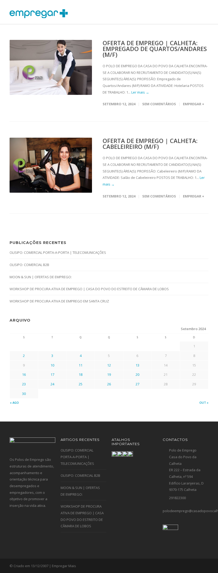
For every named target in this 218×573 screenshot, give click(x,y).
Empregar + (193, 104)
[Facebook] (192, 566)
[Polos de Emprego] (130, 454)
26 (109, 384)
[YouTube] (203, 566)
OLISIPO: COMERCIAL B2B (29, 264)
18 (80, 374)
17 (52, 374)
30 (24, 393)
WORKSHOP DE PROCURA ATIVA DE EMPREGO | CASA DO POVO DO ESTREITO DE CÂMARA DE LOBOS (89, 288)
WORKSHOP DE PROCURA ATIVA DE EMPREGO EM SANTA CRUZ (59, 301)
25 (80, 384)
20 (137, 374)
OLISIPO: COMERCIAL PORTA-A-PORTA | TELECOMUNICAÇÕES (58, 252)
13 (137, 365)
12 (109, 365)
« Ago (14, 403)
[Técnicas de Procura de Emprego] (119, 454)
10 (52, 365)
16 (24, 374)
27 (137, 384)
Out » (203, 403)
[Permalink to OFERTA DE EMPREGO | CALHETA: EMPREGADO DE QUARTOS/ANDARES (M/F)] (51, 67)
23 (24, 384)
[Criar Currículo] (125, 454)
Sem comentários (159, 104)
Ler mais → (140, 92)
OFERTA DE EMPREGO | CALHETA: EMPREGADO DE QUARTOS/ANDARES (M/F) (155, 48)
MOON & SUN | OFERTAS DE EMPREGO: (41, 277)
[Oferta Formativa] (114, 454)
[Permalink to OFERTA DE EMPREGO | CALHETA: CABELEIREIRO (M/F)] (51, 165)
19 (109, 374)
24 (52, 384)
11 (80, 365)
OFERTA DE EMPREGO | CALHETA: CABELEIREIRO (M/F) (150, 143)
